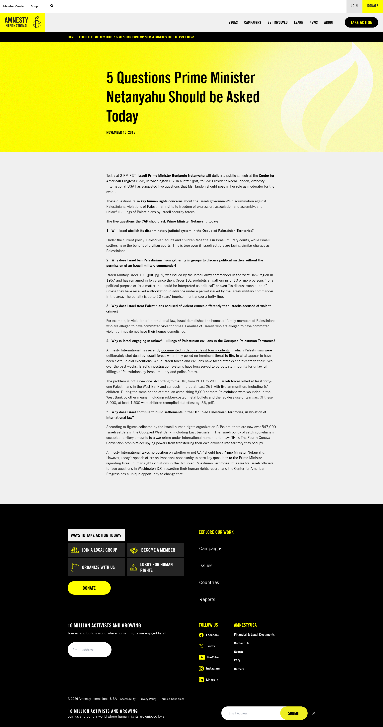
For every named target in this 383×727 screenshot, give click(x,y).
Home (71, 37)
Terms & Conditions (172, 698)
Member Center (15, 6)
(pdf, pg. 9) (155, 275)
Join (354, 5)
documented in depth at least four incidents (195, 350)
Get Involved (278, 22)
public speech (237, 175)
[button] (51, 6)
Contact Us (241, 643)
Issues (232, 22)
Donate (375, 5)
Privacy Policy (147, 698)
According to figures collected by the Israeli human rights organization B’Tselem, (168, 426)
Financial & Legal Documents (254, 634)
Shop (36, 6)
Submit (102, 650)
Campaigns (252, 22)
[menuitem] (14, 6)
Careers (239, 669)
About (329, 22)
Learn (298, 22)
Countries (209, 582)
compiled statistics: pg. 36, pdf (188, 402)
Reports (207, 599)
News (314, 22)
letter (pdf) (191, 181)
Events (238, 652)
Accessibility (127, 698)
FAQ (237, 660)
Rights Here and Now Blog (95, 37)
